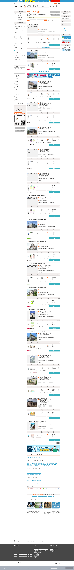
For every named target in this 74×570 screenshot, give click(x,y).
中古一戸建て (50, 496)
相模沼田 (31, 457)
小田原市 (32, 463)
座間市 (28, 464)
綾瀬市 (31, 464)
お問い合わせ (51, 549)
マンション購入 (36, 549)
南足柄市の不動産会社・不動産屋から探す (34, 473)
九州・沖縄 (15, 556)
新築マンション (34, 496)
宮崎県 (31, 556)
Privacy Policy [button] (54, 568)
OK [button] (69, 568)
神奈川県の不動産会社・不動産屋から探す (34, 474)
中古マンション (40, 496)
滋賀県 (26, 553)
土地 (53, 496)
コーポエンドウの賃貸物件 (33, 50)
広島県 (20, 554)
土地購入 (35, 551)
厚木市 (47, 463)
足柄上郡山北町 (40, 465)
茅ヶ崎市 (35, 463)
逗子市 (39, 463)
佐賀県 (22, 556)
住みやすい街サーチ (36, 554)
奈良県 (28, 553)
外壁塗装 (35, 557)
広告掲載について (52, 550)
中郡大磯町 (44, 464)
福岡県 (20, 556)
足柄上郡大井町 (29, 465)
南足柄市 (28, 463)
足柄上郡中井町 (53, 464)
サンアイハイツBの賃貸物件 (33, 24)
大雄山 (28, 457)
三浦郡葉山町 (35, 464)
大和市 (50, 463)
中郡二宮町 (48, 464)
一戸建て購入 (36, 550)
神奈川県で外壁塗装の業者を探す (32, 483)
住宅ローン (35, 556)
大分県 (28, 556)
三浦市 (41, 463)
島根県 (26, 554)
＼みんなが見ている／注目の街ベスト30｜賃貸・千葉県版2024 (55, 509)
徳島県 (31, 554)
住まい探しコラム (36, 555)
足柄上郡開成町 (46, 465)
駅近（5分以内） (65, 30)
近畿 (14, 553)
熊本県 (26, 556)
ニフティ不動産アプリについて (54, 548)
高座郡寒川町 (40, 464)
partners (20, 568)
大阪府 (20, 553)
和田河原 (39, 457)
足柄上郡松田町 (35, 465)
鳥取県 (24, 554)
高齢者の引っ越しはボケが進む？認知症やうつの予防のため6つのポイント (39, 509)
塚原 (36, 457)
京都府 (24, 553)
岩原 (34, 457)
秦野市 (44, 463)
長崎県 (24, 556)
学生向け (64, 28)
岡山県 (22, 554)
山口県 (28, 554)
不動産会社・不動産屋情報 (37, 552)
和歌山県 (31, 553)
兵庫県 (22, 553)
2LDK (63, 29)
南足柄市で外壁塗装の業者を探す (32, 481)
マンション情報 (36, 553)
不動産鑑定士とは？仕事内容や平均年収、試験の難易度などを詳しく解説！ (30, 509)
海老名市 (56, 463)
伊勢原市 (52, 463)
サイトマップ (51, 551)
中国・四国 (15, 554)
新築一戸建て (45, 496)
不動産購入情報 (36, 548)
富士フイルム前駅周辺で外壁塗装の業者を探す (34, 480)
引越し (35, 558)
